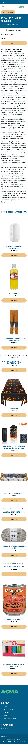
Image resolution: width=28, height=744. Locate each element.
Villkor (19, 739)
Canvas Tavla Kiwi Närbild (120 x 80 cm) (14, 512)
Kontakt (14, 739)
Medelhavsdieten (8, 709)
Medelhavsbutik (8, 12)
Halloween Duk (14, 408)
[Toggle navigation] (3, 7)
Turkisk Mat (7, 712)
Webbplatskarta (20, 741)
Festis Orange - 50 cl (14, 293)
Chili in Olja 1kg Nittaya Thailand (14, 567)
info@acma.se (4, 2)
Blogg (9, 739)
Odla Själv (10, 34)
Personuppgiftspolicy (9, 741)
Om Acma (6, 715)
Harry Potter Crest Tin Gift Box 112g (14, 493)
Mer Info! (14, 43)
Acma (5, 706)
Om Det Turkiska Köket (10, 718)
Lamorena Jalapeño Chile (14, 619)
